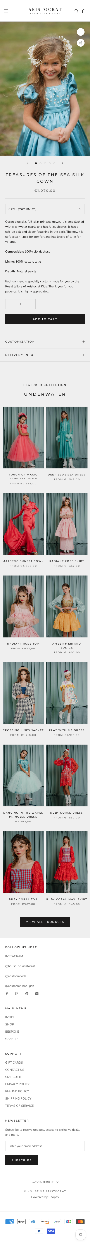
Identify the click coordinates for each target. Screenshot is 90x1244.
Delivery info (19, 354)
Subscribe (22, 1160)
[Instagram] (16, 993)
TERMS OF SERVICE (19, 1106)
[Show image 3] (45, 163)
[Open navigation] (6, 10)
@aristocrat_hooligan (19, 986)
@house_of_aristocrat (20, 966)
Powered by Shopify (45, 1197)
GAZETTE (11, 1039)
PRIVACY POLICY (17, 1084)
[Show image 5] (54, 163)
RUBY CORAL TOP (23, 899)
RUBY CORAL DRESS (66, 812)
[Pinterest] (26, 993)
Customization (20, 341)
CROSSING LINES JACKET (23, 730)
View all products (45, 921)
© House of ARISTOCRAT (45, 1191)
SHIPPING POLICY (18, 1098)
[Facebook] (6, 993)
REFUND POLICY (17, 1091)
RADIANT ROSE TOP (23, 643)
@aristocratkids (15, 976)
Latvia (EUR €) (43, 1182)
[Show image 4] (50, 163)
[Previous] (27, 163)
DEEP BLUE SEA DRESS (67, 474)
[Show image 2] (41, 163)
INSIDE (10, 1017)
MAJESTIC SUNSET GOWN (23, 561)
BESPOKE (12, 1032)
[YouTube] (36, 993)
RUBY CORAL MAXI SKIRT (66, 899)
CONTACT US (14, 1070)
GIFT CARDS (14, 1063)
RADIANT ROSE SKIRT (66, 561)
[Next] (62, 163)
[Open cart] (84, 11)
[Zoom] (81, 32)
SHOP (9, 1024)
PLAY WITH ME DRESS (67, 730)
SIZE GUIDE (13, 1077)
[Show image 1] (36, 163)
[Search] (76, 11)
